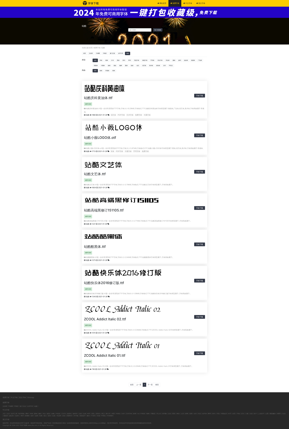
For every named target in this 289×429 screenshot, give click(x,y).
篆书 (179, 60)
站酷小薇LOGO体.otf (100, 138)
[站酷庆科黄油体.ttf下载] (115, 89)
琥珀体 (158, 65)
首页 (90, 48)
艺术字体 (130, 115)
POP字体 (121, 115)
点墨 (266, 413)
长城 (98, 416)
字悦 (218, 413)
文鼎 (84, 413)
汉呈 (242, 413)
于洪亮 (93, 416)
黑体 (118, 60)
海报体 (193, 60)
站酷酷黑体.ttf (95, 247)
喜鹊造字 (82, 416)
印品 (199, 413)
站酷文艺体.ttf (95, 174)
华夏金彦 (224, 413)
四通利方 (69, 416)
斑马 (213, 413)
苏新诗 (98, 413)
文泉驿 (91, 53)
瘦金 (115, 65)
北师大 (17, 416)
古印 (164, 65)
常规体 (107, 70)
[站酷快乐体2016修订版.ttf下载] (129, 274)
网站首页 (162, 3)
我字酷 (164, 413)
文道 (251, 413)
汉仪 (8, 413)
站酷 (103, 48)
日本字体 (129, 413)
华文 (44, 413)
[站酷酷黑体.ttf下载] (106, 237)
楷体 (106, 60)
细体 (113, 70)
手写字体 (136, 151)
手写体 (152, 60)
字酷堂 (153, 413)
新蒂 (134, 413)
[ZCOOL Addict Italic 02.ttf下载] (133, 310)
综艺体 (144, 65)
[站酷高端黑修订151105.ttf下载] (129, 201)
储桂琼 (5, 416)
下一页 (150, 385)
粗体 (101, 70)
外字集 (76, 416)
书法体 (167, 60)
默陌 (48, 413)
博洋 (22, 416)
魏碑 (120, 65)
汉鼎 (80, 413)
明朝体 (96, 65)
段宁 (255, 413)
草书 (129, 60)
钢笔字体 (144, 60)
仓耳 (195, 413)
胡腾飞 (279, 413)
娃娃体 (186, 60)
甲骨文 (171, 65)
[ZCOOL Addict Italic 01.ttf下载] (133, 346)
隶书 (124, 60)
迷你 (49, 416)
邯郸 (186, 413)
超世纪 (69, 413)
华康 (31, 413)
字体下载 (199, 96)
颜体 (174, 60)
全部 (84, 53)
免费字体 (175, 3)
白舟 (123, 413)
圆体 (126, 65)
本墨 (113, 413)
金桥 (36, 416)
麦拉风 (11, 416)
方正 (4, 413)
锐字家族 (21, 413)
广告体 (200, 60)
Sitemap (30, 397)
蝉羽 (209, 413)
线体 (132, 65)
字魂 (238, 413)
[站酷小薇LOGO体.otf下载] (115, 128)
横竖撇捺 (273, 413)
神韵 (178, 413)
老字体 (204, 413)
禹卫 (103, 413)
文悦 (169, 413)
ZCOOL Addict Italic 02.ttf (105, 319)
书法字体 (159, 60)
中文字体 (188, 3)
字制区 (105, 53)
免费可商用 (88, 104)
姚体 (109, 65)
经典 (40, 416)
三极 (246, 413)
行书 (112, 60)
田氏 (93, 413)
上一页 (138, 385)
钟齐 (88, 413)
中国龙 (58, 413)
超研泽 (75, 413)
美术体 (151, 65)
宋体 (101, 60)
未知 (63, 416)
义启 (182, 413)
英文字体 (201, 3)
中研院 (103, 416)
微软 (39, 413)
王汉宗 (63, 413)
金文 (138, 65)
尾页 (157, 385)
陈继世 (27, 416)
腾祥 (27, 413)
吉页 (233, 413)
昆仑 (45, 416)
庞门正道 (112, 53)
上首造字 (261, 413)
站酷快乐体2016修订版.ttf (104, 283)
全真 (53, 416)
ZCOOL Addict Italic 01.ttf (104, 355)
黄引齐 (108, 413)
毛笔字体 (136, 60)
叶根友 (143, 413)
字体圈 (98, 53)
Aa (138, 413)
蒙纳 (35, 413)
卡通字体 (147, 115)
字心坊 (158, 413)
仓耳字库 (120, 53)
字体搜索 (158, 30)
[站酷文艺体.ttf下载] (106, 165)
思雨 (190, 413)
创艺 (32, 416)
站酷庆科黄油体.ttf (98, 98)
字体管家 (110, 416)
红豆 (284, 413)
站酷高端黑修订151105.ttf (104, 210)
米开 (229, 413)
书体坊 (118, 413)
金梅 (52, 413)
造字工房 (14, 413)
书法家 (59, 416)
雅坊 (88, 416)
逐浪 (173, 413)
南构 (147, 413)
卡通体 (103, 65)
